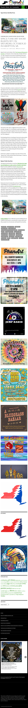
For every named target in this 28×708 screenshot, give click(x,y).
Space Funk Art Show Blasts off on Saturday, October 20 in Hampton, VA (13, 42)
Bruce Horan (19, 166)
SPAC (16, 591)
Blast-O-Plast (10, 226)
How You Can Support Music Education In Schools (12, 625)
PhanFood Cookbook (5, 623)
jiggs (8, 583)
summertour (18, 593)
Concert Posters (12, 36)
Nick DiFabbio (12, 234)
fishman (25, 581)
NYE (4, 586)
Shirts (12, 590)
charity (2, 581)
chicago (4, 581)
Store (2, 613)
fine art (18, 36)
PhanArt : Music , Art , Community (10, 7)
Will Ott (21, 238)
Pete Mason (12, 48)
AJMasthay (4, 580)
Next (25, 657)
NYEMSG (12, 586)
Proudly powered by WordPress (6, 706)
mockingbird (19, 583)
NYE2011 (8, 586)
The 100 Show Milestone (6, 630)
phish (17, 586)
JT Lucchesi (19, 233)
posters (22, 36)
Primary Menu (26, 7)
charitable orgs (4, 36)
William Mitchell (5, 239)
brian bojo (17, 226)
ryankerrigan (4, 591)
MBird (11, 583)
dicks (8, 582)
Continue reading (10, 658)
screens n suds (5, 236)
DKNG (3, 231)
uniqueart (21, 594)
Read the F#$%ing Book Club (7, 615)
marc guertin (4, 234)
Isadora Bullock (9, 231)
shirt (9, 591)
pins (20, 586)
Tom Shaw (4, 238)
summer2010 (4, 593)
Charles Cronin (12, 228)
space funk (12, 236)
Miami (14, 583)
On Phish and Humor (5, 633)
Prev (2, 657)
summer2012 (11, 592)
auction (22, 580)
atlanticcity (17, 580)
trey (14, 594)
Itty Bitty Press (18, 231)
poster (3, 588)
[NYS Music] (14, 528)
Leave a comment (21, 48)
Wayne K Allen (15, 238)
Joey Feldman (4, 233)
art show (4, 226)
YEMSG (3, 596)
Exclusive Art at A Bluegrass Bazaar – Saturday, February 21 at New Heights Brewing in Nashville (9, 653)
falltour (21, 581)
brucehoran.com (17, 186)
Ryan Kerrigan (19, 234)
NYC (2, 586)
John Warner (12, 233)
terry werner (18, 236)
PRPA (13, 588)
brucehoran (25, 580)
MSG (24, 583)
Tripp (9, 238)
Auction (19, 89)
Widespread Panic (4, 620)
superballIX (11, 594)
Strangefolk (3, 618)
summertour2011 (5, 594)
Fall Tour (18, 581)
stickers (19, 591)
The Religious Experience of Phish (8, 628)
